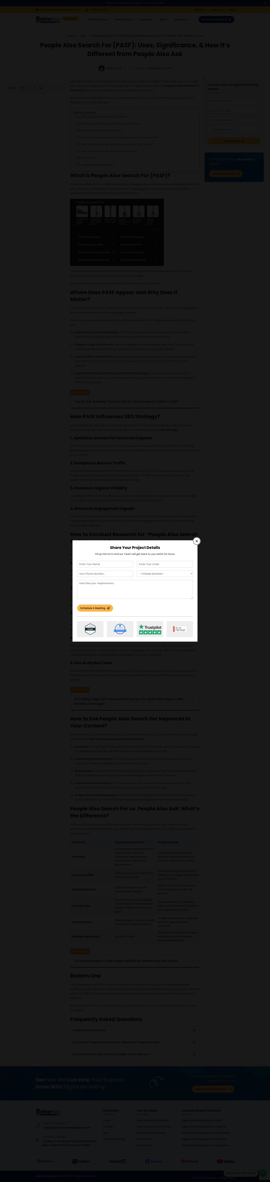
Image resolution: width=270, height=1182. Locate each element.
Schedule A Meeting (92, 608)
